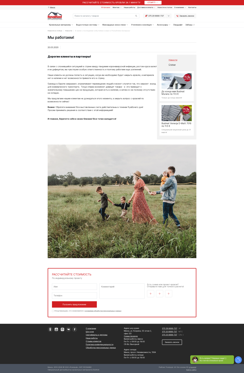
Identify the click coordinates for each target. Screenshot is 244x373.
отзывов (192, 367)
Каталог (106, 7)
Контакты (192, 7)
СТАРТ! (152, 2)
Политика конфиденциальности (99, 344)
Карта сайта (191, 370)
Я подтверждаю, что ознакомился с (88, 311)
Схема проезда (131, 336)
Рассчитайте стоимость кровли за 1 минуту (111, 2)
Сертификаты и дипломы (96, 335)
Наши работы (129, 7)
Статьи (172, 64)
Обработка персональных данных (101, 348)
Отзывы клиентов (93, 341)
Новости (68, 31)
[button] (51, 7)
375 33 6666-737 (169, 332)
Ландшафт (178, 25)
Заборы (189, 25)
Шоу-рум (90, 332)
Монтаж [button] (116, 7)
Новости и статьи (165, 7)
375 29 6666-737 (156, 16)
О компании (91, 328)
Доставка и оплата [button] (145, 7)
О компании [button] (179, 7)
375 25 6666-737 (169, 335)
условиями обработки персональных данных (103, 311)
